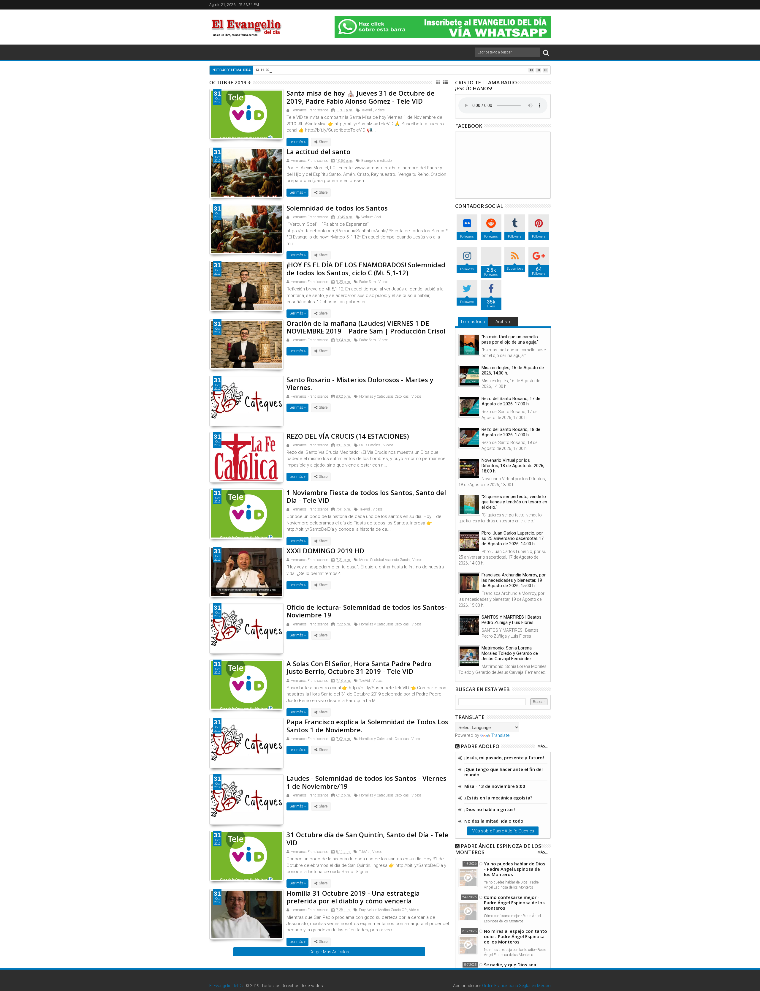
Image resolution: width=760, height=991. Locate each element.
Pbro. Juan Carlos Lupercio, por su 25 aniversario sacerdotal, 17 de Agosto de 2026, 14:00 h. (513, 538)
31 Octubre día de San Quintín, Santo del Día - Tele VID (367, 838)
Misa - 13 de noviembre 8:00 (494, 786)
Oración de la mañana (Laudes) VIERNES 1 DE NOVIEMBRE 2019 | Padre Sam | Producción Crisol (365, 327)
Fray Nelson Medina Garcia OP (382, 910)
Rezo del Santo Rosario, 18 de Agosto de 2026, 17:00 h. (511, 432)
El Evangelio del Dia (227, 985)
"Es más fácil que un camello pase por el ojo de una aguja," (510, 339)
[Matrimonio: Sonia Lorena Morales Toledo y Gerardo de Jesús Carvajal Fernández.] (469, 656)
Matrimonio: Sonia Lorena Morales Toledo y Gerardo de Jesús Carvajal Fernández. (510, 653)
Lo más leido (473, 321)
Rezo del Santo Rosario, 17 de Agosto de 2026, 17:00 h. (511, 401)
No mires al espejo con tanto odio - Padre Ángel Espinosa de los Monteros (515, 936)
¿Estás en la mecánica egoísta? (498, 798)
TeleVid (366, 110)
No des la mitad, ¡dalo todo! (494, 821)
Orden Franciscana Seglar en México (516, 985)
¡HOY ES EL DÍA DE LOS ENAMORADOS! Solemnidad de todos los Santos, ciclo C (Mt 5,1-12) (365, 268)
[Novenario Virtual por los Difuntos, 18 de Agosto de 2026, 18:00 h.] (469, 468)
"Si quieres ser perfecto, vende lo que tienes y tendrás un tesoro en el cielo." (514, 502)
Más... (543, 746)
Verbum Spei (371, 217)
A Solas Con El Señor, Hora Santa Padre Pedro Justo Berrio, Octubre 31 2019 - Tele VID (358, 667)
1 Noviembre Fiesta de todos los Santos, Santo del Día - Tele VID (366, 496)
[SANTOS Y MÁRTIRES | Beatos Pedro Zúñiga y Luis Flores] (469, 625)
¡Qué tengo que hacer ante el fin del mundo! (503, 771)
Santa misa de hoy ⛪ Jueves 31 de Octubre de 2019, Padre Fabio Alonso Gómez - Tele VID (360, 96)
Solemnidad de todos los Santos (337, 207)
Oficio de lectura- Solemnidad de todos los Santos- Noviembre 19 (366, 611)
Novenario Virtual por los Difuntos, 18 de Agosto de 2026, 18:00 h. (513, 466)
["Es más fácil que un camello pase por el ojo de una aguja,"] (469, 345)
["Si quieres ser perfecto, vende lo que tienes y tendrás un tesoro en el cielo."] (469, 504)
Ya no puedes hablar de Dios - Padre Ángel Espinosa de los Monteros (514, 869)
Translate (500, 735)
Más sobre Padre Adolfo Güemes (503, 831)
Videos (380, 110)
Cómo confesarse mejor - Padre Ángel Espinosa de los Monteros (514, 902)
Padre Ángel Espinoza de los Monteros (498, 849)
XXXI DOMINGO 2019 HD (325, 550)
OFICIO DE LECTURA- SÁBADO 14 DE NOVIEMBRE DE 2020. (335, 69)
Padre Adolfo (480, 746)
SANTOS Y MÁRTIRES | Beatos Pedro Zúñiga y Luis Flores (512, 619)
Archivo (502, 321)
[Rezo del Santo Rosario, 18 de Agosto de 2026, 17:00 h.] (469, 437)
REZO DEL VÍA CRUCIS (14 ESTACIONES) (347, 436)
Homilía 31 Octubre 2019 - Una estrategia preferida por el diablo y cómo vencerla (353, 897)
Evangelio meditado (376, 161)
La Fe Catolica (370, 445)
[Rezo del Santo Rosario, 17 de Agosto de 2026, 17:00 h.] (469, 406)
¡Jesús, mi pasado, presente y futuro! (504, 758)
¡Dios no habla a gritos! (489, 809)
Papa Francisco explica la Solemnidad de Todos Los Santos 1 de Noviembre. (367, 725)
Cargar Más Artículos (329, 951)
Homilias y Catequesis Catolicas (384, 396)
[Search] (546, 52)
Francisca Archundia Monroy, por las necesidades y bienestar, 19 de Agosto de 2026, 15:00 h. (514, 580)
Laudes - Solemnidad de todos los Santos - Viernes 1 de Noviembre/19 (366, 782)
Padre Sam (367, 282)
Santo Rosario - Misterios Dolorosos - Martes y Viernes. (359, 383)
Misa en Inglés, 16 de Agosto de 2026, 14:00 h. (513, 370)
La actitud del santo (318, 151)
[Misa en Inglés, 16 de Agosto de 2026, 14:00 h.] (469, 375)
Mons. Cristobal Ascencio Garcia (384, 560)
